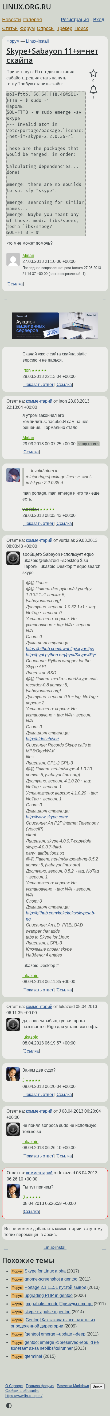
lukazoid (30, 975)
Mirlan (28, 255)
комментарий (39, 401)
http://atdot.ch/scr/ (42, 739)
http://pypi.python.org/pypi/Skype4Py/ (61, 655)
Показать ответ (38, 384)
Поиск (81, 28)
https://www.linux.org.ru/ (23, 1396)
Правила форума (40, 1386)
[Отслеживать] (93, 90)
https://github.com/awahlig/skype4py (60, 648)
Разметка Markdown (73, 1386)
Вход (98, 19)
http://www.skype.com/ (47, 817)
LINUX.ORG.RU (26, 7)
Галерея (32, 19)
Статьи (10, 28)
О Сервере (14, 1386)
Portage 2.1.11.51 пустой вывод (55, 1287)
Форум (27, 28)
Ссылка (15, 284)
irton (26, 370)
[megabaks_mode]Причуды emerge (59, 1303)
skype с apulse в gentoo (47, 1312)
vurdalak (30, 509)
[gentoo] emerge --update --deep (55, 1334)
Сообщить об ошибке (22, 1391)
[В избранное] (93, 73)
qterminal (33, 1356)
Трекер (64, 28)
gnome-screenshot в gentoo (51, 1279)
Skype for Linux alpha (45, 1271)
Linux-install (37, 41)
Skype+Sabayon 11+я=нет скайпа (52, 55)
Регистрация (75, 19)
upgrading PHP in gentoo (49, 1295)
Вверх (98, 1386)
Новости (11, 19)
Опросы (45, 28)
